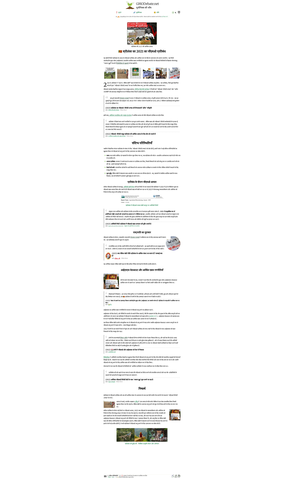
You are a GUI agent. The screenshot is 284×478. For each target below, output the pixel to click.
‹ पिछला (109, 477)
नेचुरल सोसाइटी (111, 381)
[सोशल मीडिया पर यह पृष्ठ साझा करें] (176, 476)
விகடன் (117, 258)
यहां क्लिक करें (164, 16)
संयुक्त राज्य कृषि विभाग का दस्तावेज (131, 226)
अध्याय (153, 316)
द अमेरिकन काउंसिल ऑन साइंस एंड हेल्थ (117, 136)
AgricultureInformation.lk (115, 226)
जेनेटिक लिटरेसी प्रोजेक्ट (113, 110)
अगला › (113, 477)
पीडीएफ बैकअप (123, 110)
